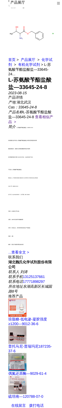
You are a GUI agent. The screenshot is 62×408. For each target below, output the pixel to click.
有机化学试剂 (29, 65)
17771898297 (34, 282)
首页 (12, 60)
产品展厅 (28, 60)
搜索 (23, 7)
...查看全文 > (18, 252)
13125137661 (34, 277)
